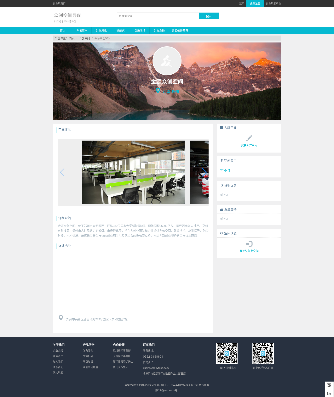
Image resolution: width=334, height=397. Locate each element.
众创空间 (82, 30)
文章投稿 (88, 356)
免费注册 (255, 3)
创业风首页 (59, 3)
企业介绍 (58, 350)
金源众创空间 (102, 38)
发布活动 (88, 350)
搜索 (208, 16)
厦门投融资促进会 (123, 361)
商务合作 (58, 356)
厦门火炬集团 (120, 367)
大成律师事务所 (122, 356)
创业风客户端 (273, 3)
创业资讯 (101, 30)
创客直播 (159, 30)
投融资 (121, 30)
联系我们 (58, 367)
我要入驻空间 (249, 145)
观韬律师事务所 (122, 350)
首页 (62, 30)
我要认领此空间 (249, 251)
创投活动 (140, 30)
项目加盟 (88, 361)
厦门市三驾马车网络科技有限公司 (179, 385)
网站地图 (58, 372)
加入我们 (58, 361)
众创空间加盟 (90, 367)
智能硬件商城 (180, 30)
